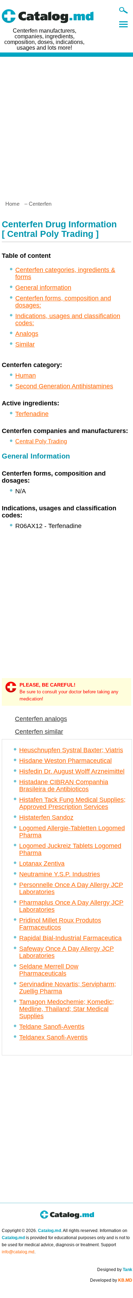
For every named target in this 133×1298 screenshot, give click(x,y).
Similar (25, 344)
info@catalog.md (18, 1251)
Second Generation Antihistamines (64, 386)
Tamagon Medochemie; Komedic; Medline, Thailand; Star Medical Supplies (66, 1009)
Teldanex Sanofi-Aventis (53, 1037)
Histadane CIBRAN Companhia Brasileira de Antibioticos (63, 785)
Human (25, 375)
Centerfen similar (39, 731)
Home (12, 204)
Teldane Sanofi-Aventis (51, 1026)
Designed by (114, 1269)
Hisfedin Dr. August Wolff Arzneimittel (71, 771)
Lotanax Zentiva (42, 863)
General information (43, 287)
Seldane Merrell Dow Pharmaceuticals (48, 970)
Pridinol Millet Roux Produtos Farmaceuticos (60, 924)
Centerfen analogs (41, 718)
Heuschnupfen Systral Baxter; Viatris (71, 750)
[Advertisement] (66, 125)
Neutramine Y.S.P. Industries (59, 874)
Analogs (26, 333)
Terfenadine (32, 413)
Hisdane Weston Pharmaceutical (65, 760)
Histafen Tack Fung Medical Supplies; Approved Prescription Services (72, 803)
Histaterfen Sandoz (46, 817)
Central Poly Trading (41, 441)
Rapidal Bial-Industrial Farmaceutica (70, 938)
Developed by (111, 1280)
